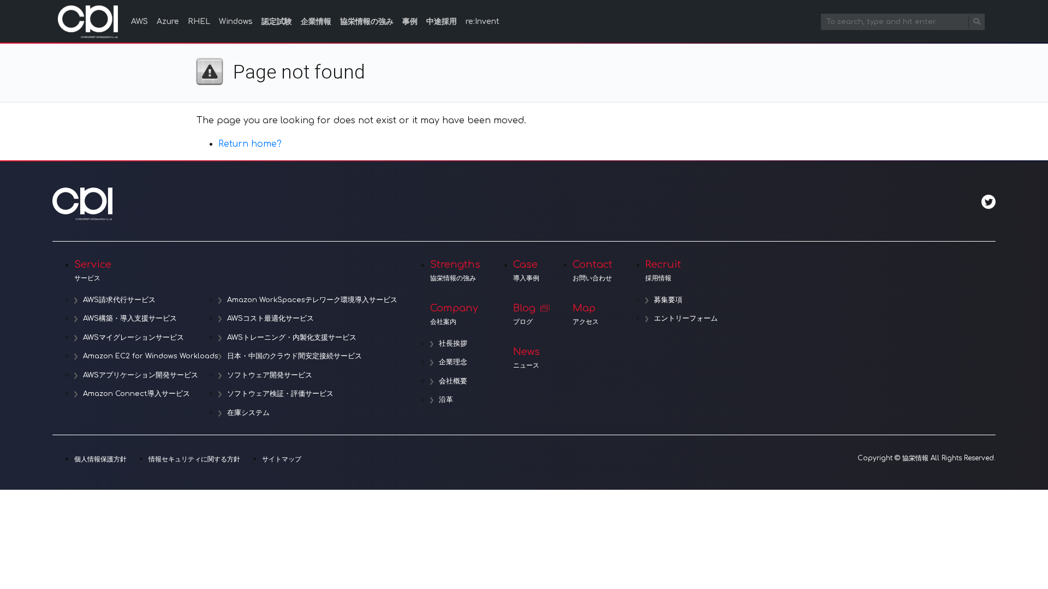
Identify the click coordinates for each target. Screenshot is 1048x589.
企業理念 (453, 362)
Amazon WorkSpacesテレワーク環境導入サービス (312, 300)
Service (92, 270)
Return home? (250, 144)
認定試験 (276, 21)
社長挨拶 (453, 343)
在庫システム (248, 413)
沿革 (446, 400)
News (526, 358)
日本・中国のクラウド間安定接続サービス (294, 356)
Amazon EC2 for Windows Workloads (150, 356)
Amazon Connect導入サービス (136, 394)
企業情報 (316, 21)
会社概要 (453, 381)
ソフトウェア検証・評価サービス (280, 394)
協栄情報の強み (367, 21)
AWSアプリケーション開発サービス (140, 375)
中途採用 (441, 21)
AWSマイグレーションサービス (133, 337)
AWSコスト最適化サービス (270, 318)
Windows (236, 21)
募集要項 (668, 300)
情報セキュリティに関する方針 (194, 459)
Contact (592, 270)
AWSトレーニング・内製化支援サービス (291, 337)
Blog (524, 314)
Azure (168, 21)
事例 (410, 21)
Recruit (663, 270)
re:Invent (482, 21)
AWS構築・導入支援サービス (130, 318)
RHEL (199, 21)
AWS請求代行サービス (119, 300)
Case (526, 270)
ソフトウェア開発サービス (269, 375)
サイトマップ (281, 459)
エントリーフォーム (686, 318)
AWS (139, 21)
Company (454, 314)
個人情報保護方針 (100, 459)
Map (586, 314)
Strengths (455, 270)
